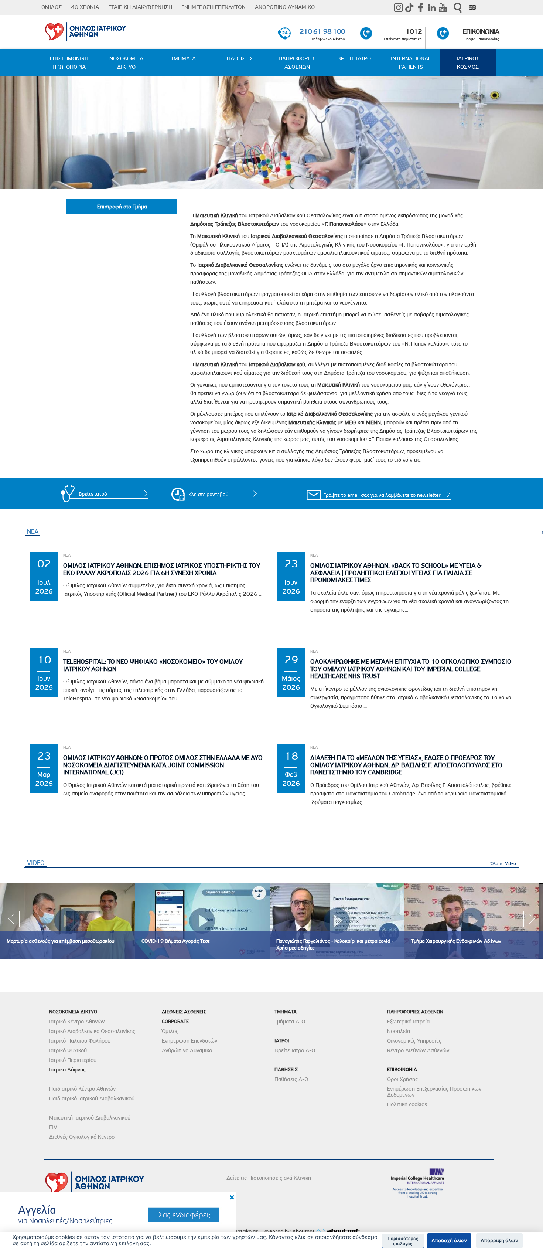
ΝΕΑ (32, 531)
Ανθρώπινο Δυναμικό (187, 1050)
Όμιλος (170, 1031)
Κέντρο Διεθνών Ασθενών (418, 1050)
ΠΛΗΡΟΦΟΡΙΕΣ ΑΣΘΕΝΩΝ (297, 62)
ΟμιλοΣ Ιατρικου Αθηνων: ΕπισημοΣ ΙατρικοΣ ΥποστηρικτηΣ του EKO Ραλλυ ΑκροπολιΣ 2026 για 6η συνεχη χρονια (161, 569)
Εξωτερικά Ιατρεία (408, 1021)
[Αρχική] (118, 30)
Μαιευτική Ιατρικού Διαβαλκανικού (89, 1117)
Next (531, 921)
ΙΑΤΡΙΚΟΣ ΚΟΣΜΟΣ (468, 62)
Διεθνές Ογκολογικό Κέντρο (82, 1137)
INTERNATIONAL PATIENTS (411, 62)
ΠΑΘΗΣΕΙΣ (240, 58)
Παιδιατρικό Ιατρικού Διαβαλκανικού (91, 1098)
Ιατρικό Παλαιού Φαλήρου (79, 1040)
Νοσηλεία (398, 1031)
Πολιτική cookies (407, 1104)
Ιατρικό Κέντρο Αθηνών (77, 1021)
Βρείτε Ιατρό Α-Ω (294, 1050)
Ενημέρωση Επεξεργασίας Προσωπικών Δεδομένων (434, 1092)
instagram (398, 7)
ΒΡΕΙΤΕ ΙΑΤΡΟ (354, 58)
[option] (67, 921)
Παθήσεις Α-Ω (291, 1079)
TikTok (409, 7)
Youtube (442, 7)
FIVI (54, 1127)
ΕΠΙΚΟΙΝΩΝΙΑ (481, 31)
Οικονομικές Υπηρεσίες (414, 1040)
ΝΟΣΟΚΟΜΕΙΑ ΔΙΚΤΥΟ (126, 62)
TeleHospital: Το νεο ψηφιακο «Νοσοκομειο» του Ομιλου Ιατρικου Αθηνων (153, 665)
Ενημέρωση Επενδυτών (189, 1040)
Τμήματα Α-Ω (289, 1021)
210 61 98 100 (322, 31)
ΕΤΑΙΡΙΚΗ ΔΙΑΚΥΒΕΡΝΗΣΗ (140, 7)
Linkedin (431, 7)
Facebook (420, 7)
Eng (472, 7)
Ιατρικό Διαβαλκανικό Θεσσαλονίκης (92, 1031)
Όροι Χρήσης (402, 1079)
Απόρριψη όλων (499, 1240)
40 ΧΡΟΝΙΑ (85, 7)
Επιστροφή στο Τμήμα (122, 207)
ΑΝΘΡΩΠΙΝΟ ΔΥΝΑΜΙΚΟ (285, 7)
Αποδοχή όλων (449, 1240)
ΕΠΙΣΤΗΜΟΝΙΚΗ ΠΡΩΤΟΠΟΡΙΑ (69, 62)
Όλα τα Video (503, 863)
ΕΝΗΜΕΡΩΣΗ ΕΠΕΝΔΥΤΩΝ (213, 7)
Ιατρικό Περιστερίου (72, 1060)
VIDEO (37, 862)
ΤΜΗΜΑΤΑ (183, 58)
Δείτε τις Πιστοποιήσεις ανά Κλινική (268, 1178)
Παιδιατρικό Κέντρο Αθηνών (82, 1089)
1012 (414, 31)
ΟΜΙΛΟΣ (51, 7)
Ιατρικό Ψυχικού (68, 1050)
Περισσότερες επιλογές (403, 1241)
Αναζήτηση (457, 7)
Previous (11, 921)
